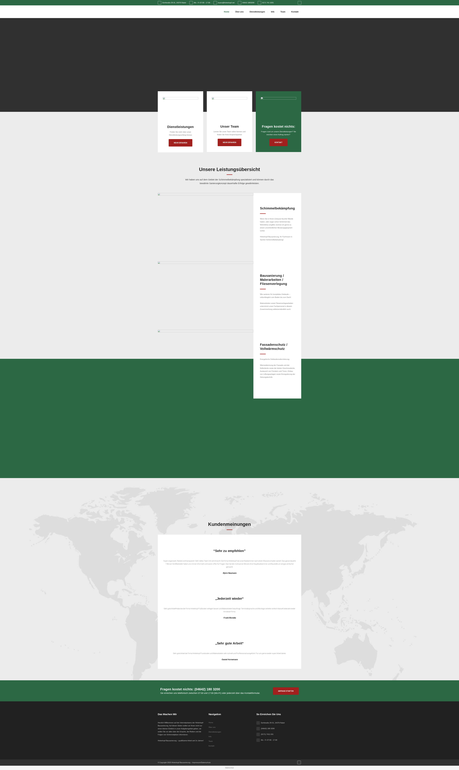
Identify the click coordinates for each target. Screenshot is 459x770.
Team (211, 741)
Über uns (212, 727)
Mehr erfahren (180, 143)
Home (211, 722)
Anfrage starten (286, 691)
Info (210, 736)
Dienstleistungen (215, 732)
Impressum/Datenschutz (201, 762)
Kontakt (278, 142)
